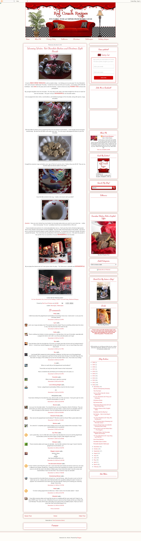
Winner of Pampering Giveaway (102, 388)
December (97, 386)
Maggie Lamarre (55, 451)
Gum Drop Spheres (99, 439)
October (96, 448)
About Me (38, 39)
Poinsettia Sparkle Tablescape (101, 443)
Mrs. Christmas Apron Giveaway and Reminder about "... (103, 422)
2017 (93, 369)
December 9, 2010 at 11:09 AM (56, 438)
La (55, 363)
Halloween (64, 39)
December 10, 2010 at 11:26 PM (55, 460)
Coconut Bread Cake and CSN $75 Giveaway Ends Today (103, 425)
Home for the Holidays (50, 299)
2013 (93, 378)
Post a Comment (55, 508)
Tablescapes (89, 39)
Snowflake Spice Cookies (100, 441)
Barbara (55, 423)
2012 (93, 380)
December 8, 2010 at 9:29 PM (56, 392)
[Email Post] (62, 303)
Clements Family (55, 415)
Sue (55, 341)
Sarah (55, 488)
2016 (93, 371)
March (95, 464)
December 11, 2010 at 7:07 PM (56, 485)
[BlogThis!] (68, 303)
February (96, 466)
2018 (93, 367)
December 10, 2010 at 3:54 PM (56, 448)
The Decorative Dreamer (55, 463)
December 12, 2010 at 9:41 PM (56, 492)
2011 (93, 382)
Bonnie (55, 404)
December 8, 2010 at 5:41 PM (56, 373)
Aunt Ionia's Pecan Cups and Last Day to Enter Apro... (102, 405)
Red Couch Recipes (108, 136)
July (95, 455)
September (97, 451)
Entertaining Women (55, 476)
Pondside (55, 377)
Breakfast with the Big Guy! (100, 412)
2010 (93, 384)
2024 (93, 364)
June (95, 457)
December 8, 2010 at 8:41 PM (56, 381)
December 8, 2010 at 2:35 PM (56, 328)
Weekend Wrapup (73, 299)
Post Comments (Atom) (59, 520)
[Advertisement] (103, 119)
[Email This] (66, 303)
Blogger (79, 537)
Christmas (76, 39)
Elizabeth (55, 496)
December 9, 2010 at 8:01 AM (56, 429)
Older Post (82, 516)
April (95, 462)
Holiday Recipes (103, 39)
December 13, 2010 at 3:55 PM (56, 505)
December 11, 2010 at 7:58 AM (56, 472)
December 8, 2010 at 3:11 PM (56, 338)
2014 (93, 375)
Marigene (55, 442)
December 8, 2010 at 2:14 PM (56, 319)
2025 (93, 362)
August (96, 453)
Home (28, 39)
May (95, 460)
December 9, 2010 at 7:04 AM (56, 420)
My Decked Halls (98, 402)
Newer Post (28, 516)
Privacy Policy (51, 39)
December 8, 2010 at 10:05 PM (56, 401)
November (97, 446)
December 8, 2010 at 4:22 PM (56, 359)
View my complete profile (103, 149)
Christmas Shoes (98, 400)
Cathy (55, 332)
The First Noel (97, 391)
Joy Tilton (55, 432)
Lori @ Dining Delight (55, 384)
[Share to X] (69, 303)
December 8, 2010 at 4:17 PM (56, 349)
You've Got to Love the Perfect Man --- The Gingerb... (103, 429)
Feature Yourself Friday (62, 299)
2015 (93, 373)
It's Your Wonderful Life (38, 299)
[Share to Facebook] (71, 303)
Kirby (55, 313)
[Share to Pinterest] (72, 303)
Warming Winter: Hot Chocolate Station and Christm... (102, 433)
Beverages (53, 305)
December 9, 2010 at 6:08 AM (56, 412)
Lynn (55, 322)
